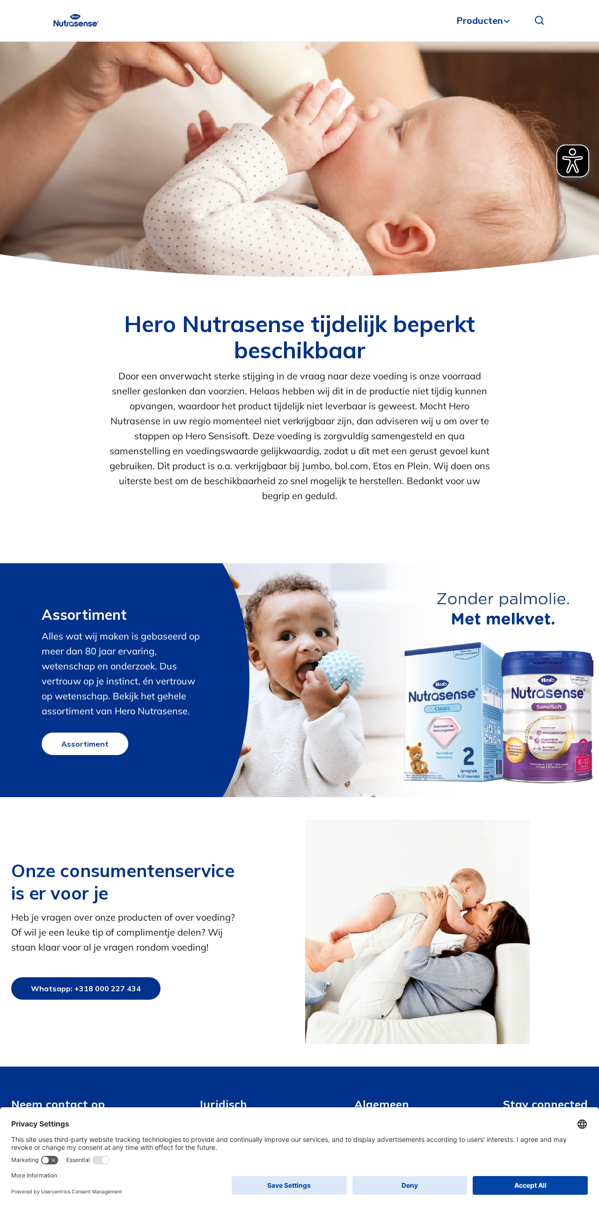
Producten (479, 20)
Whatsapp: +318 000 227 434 (86, 988)
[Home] (75, 21)
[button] (540, 20)
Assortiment (85, 743)
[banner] (299, 21)
